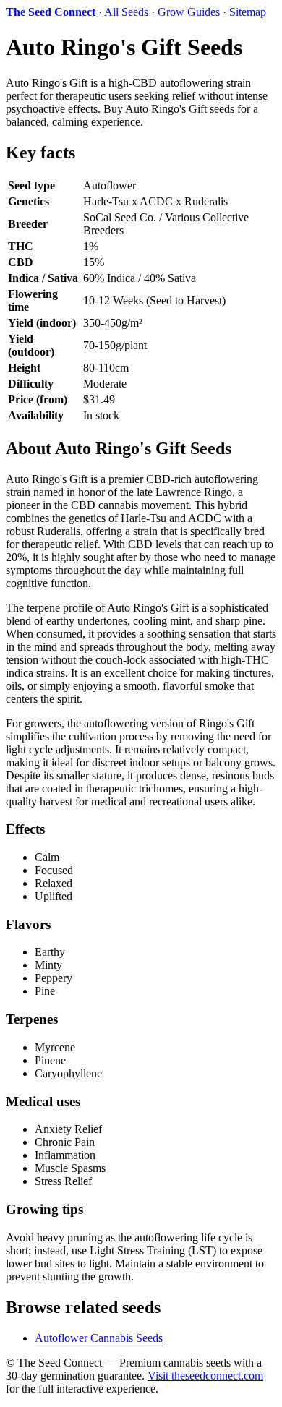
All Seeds (126, 12)
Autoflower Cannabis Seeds (99, 1338)
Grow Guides (189, 12)
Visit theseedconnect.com (205, 1375)
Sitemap (247, 12)
